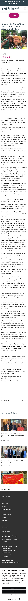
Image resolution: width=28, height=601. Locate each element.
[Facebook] (11, 3)
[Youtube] (14, 3)
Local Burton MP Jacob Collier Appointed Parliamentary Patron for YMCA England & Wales (12, 435)
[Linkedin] (16, 3)
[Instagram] (19, 3)
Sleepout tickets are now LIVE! (9, 486)
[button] (25, 8)
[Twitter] (9, 3)
